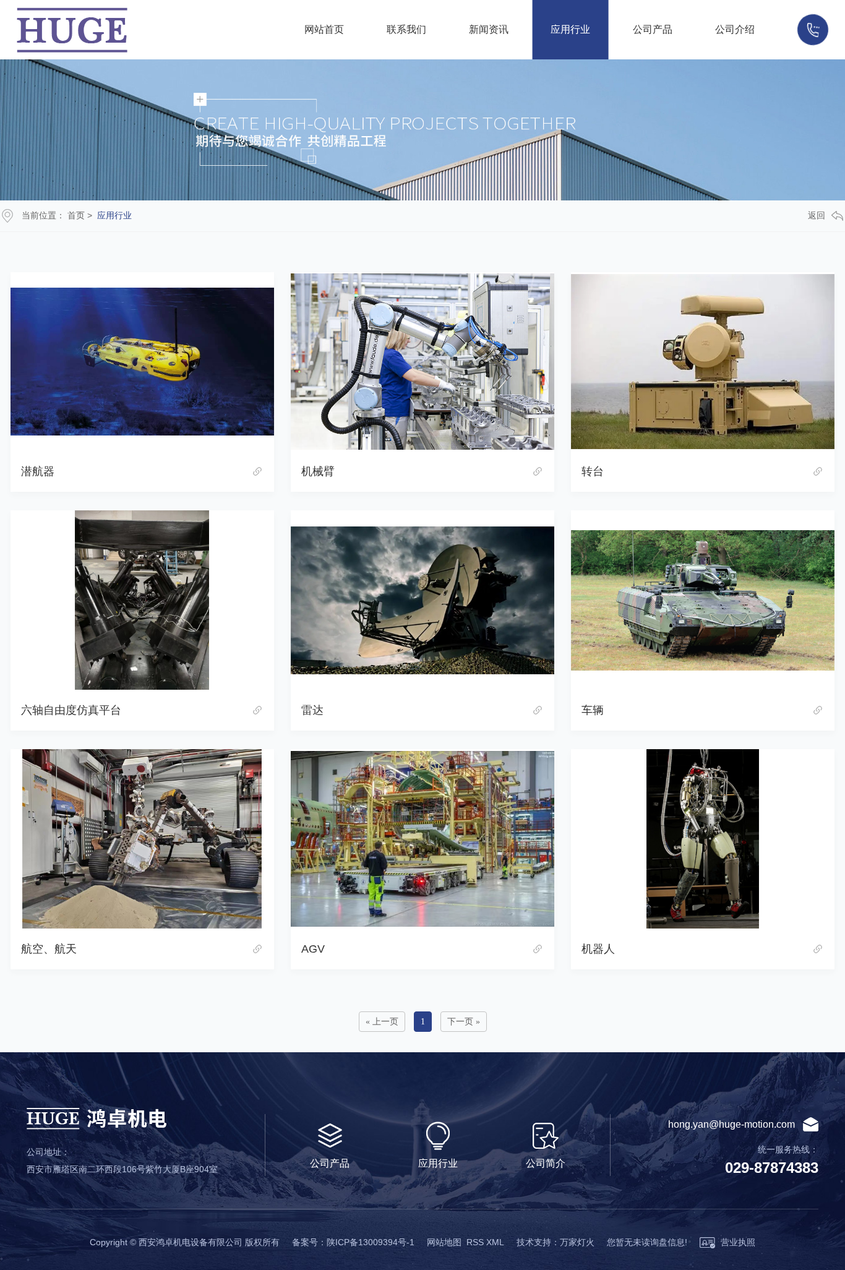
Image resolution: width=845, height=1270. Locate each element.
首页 (76, 215)
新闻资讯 (488, 29)
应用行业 (570, 29)
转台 (592, 471)
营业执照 (736, 1242)
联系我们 (406, 29)
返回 (816, 215)
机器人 (598, 949)
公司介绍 (735, 29)
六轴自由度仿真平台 (71, 710)
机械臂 (318, 471)
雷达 (312, 710)
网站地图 (444, 1242)
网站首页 (324, 29)
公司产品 (652, 29)
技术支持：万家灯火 (555, 1242)
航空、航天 (49, 949)
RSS (475, 1242)
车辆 (592, 710)
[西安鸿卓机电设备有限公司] (143, 30)
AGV (313, 949)
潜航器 (37, 471)
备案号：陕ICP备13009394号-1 (353, 1242)
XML (495, 1242)
